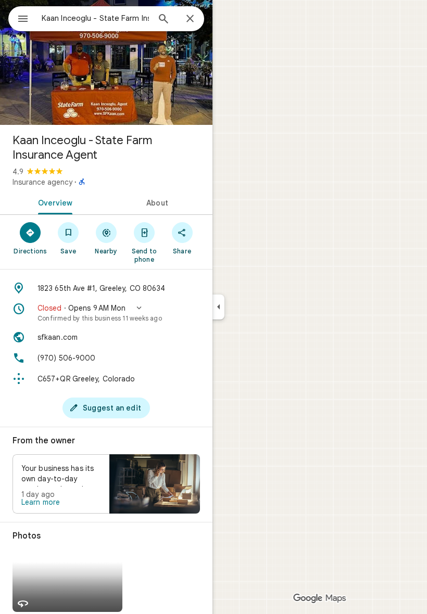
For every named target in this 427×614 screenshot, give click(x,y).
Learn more (40, 502)
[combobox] (95, 18)
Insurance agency (42, 182)
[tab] (53, 201)
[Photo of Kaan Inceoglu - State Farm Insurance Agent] (106, 62)
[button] (106, 313)
